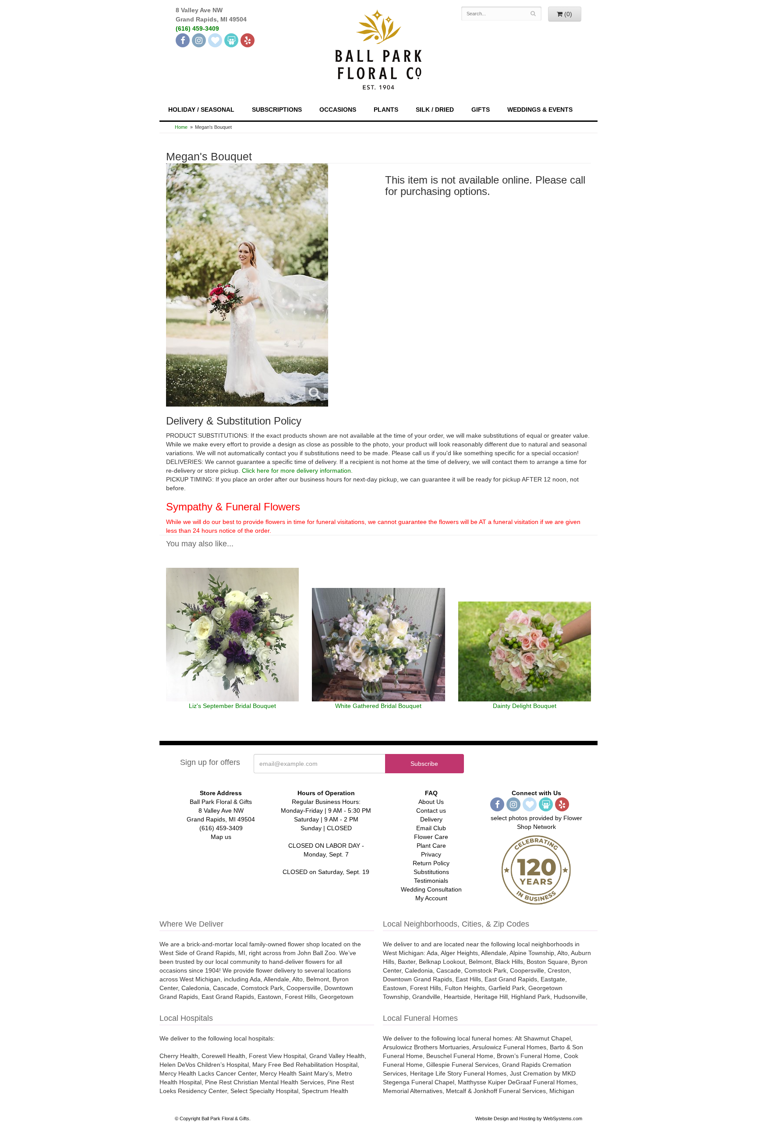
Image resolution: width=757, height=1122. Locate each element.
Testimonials (431, 880)
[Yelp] (248, 40)
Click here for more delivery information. (297, 470)
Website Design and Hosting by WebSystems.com (528, 1118)
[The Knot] (215, 40)
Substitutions (431, 871)
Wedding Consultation (431, 889)
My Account (431, 898)
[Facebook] (183, 40)
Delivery (431, 819)
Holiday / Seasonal (201, 109)
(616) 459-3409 (197, 28)
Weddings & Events (540, 109)
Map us (221, 836)
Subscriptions (277, 109)
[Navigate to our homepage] (378, 48)
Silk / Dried (435, 109)
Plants (386, 109)
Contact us (431, 810)
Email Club (431, 828)
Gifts (480, 109)
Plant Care (431, 845)
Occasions (337, 109)
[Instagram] (199, 40)
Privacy (431, 854)
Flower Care (431, 836)
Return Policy (431, 863)
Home (181, 127)
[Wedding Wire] (231, 40)
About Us (431, 801)
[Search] (533, 14)
